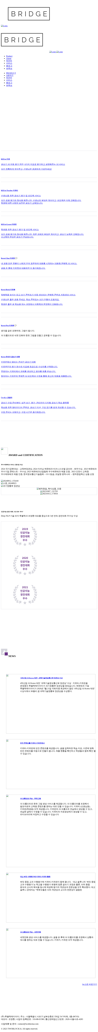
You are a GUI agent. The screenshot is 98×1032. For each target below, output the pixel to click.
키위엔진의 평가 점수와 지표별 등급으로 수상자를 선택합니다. (29, 367)
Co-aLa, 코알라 (6, 397)
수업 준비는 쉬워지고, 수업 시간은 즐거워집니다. (23, 412)
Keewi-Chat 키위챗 (8, 258)
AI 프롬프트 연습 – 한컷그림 (30, 798)
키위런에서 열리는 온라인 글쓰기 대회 (18, 362)
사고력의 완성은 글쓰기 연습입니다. (17, 237)
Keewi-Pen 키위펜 (7, 325)
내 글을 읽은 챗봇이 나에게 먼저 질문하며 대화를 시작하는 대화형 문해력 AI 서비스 (39, 263)
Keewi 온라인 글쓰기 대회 (10, 357)
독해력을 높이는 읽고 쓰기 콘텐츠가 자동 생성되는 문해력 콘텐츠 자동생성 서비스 (38, 295)
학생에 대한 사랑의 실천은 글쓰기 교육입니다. (22, 203)
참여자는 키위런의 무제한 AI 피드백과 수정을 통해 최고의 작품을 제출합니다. (36, 376)
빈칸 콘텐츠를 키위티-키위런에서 (32, 743)
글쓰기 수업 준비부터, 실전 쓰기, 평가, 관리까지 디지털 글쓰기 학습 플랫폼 (35, 403)
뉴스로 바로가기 (89, 984)
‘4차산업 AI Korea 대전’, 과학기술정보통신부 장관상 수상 (41, 678)
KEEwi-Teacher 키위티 (9, 190)
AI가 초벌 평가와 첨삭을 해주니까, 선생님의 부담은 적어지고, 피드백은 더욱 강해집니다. (41, 200)
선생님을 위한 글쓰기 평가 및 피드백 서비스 (21, 196)
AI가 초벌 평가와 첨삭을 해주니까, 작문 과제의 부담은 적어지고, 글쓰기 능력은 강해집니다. (42, 234)
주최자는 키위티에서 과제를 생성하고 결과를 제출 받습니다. (28, 371)
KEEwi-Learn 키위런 (9, 224)
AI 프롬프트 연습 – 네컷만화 (30, 932)
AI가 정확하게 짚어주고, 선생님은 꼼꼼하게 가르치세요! (26, 169)
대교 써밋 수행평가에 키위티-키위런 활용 (35, 877)
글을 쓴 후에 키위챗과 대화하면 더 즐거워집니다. (23, 268)
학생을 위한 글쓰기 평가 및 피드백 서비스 (20, 229)
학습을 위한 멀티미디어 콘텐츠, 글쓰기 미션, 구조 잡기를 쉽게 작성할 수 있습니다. (38, 407)
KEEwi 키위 (5, 159)
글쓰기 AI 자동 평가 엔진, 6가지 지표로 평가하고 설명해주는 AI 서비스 (33, 164)
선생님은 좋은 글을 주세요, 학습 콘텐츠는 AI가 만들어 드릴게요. (30, 299)
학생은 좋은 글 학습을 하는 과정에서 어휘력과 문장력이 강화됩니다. (32, 304)
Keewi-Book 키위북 (8, 290)
